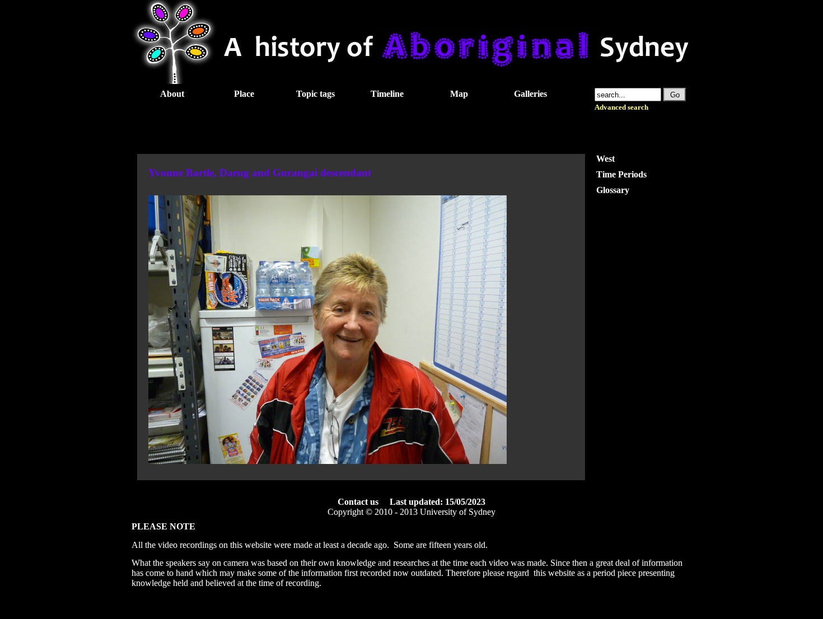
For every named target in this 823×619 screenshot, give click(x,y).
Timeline (387, 94)
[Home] (411, 81)
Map (459, 94)
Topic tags (315, 94)
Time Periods (621, 174)
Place (244, 94)
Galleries (530, 94)
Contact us (358, 502)
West (605, 158)
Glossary (612, 190)
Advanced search (621, 107)
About (172, 94)
